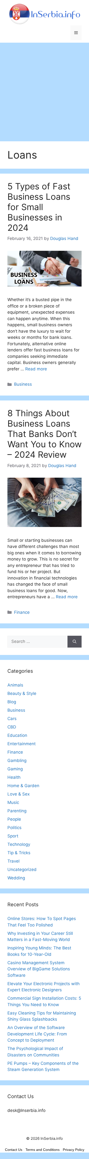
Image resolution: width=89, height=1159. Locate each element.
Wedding (16, 877)
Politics (14, 827)
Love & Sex (18, 794)
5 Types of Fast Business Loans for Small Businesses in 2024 (38, 207)
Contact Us (13, 1150)
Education (17, 735)
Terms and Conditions (42, 1150)
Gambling (16, 760)
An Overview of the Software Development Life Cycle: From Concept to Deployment (37, 1034)
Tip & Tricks (18, 852)
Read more (36, 368)
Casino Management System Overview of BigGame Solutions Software (38, 969)
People (14, 819)
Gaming (15, 768)
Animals (15, 685)
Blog (11, 701)
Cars (12, 718)
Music (13, 802)
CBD (11, 726)
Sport (12, 835)
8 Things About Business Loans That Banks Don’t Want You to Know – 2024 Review (44, 434)
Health (14, 777)
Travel (13, 861)
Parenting (16, 810)
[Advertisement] (44, 89)
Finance (22, 612)
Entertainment (21, 743)
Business (23, 384)
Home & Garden (23, 785)
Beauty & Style (21, 693)
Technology (18, 844)
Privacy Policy (73, 1150)
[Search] (74, 642)
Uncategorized (22, 869)
